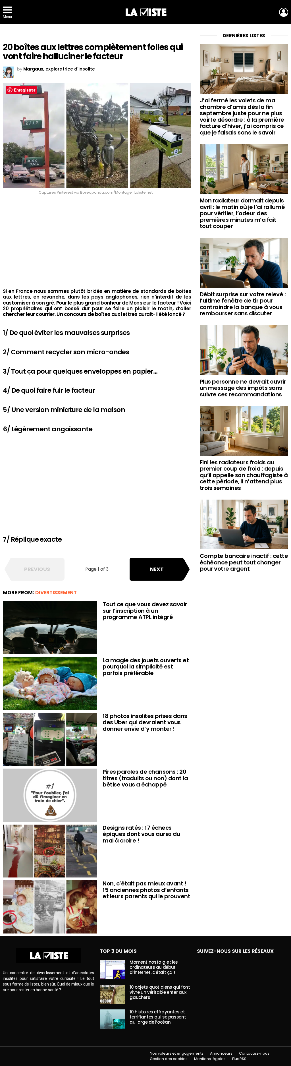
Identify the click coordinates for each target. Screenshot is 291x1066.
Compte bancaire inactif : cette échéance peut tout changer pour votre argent (244, 562)
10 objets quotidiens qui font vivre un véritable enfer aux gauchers (160, 992)
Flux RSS (239, 1059)
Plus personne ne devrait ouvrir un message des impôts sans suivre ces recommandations (243, 388)
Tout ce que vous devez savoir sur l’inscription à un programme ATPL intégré (145, 610)
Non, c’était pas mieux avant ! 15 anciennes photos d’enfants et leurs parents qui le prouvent (146, 889)
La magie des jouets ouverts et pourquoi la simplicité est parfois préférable (146, 666)
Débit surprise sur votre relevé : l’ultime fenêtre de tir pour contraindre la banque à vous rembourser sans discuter (243, 304)
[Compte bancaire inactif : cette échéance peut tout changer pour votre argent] (244, 524)
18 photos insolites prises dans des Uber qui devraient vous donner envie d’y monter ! (145, 722)
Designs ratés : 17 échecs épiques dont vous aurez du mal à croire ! (141, 834)
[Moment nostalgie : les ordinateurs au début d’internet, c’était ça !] (112, 969)
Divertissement (56, 592)
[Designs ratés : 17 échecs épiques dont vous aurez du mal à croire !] (50, 851)
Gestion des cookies (169, 1059)
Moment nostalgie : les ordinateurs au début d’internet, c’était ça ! (154, 967)
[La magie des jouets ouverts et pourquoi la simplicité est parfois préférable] (50, 683)
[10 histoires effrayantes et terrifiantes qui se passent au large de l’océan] (112, 1019)
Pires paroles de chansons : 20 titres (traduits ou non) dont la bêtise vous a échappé (145, 778)
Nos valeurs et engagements (176, 1053)
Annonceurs (221, 1053)
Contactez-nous (254, 1053)
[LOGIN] (283, 12)
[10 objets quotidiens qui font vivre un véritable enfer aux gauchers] (112, 994)
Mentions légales (210, 1059)
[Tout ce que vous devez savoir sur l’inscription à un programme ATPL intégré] (50, 627)
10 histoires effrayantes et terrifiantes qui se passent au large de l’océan (158, 1017)
